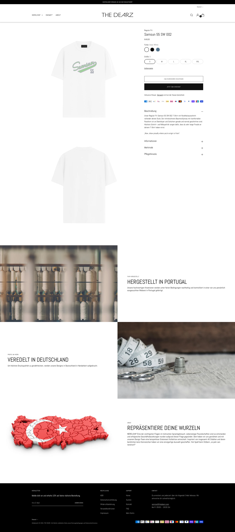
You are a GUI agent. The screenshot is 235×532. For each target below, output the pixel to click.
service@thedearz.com (160, 504)
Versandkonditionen (107, 508)
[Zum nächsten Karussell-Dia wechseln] (201, 479)
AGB (101, 495)
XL (186, 61)
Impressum (104, 513)
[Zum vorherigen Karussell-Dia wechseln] (195, 479)
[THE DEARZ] (117, 15)
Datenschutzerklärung (108, 500)
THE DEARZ (47, 523)
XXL (197, 61)
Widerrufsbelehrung (107, 504)
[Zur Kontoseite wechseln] (196, 15)
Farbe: (151, 44)
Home (128, 495)
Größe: (147, 56)
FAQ (127, 508)
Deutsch (199, 7)
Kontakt (129, 504)
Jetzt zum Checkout (174, 87)
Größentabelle (148, 68)
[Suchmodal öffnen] (191, 15)
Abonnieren (79, 503)
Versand (160, 95)
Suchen (128, 500)
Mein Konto (130, 513)
